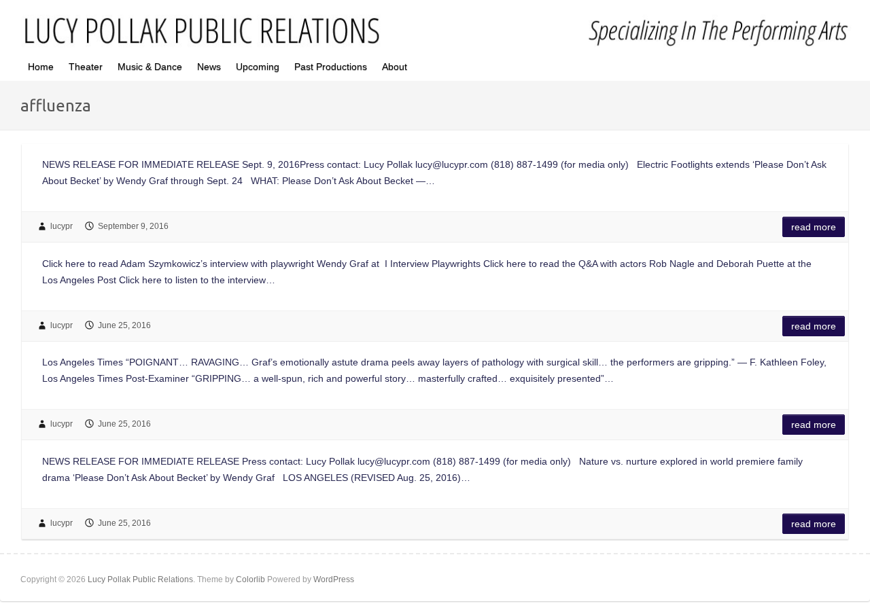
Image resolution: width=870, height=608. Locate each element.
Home (41, 66)
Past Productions (330, 66)
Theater (86, 66)
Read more (813, 226)
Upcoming (257, 66)
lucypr (61, 226)
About (394, 66)
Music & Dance (150, 66)
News (209, 66)
